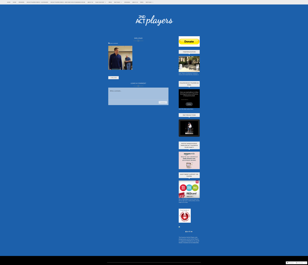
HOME (8, 2)
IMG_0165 (114, 77)
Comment (162, 102)
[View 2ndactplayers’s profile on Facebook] (186, 231)
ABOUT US (90, 2)
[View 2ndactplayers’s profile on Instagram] (189, 231)
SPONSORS (21, 2)
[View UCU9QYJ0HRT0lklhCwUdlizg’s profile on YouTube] (191, 231)
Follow (189, 104)
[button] (185, 130)
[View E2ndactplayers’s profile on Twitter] (188, 231)
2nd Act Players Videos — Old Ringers (37, 2)
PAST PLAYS (117, 2)
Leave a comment (114, 43)
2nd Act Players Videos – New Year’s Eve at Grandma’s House (68, 2)
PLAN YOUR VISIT (100, 2)
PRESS (110, 2)
